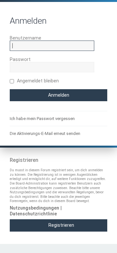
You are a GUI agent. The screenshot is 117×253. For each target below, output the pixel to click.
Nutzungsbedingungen (34, 208)
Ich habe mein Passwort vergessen (42, 118)
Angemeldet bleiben (37, 80)
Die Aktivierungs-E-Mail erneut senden (45, 133)
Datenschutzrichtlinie (33, 213)
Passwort (20, 59)
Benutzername (25, 38)
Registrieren (61, 225)
